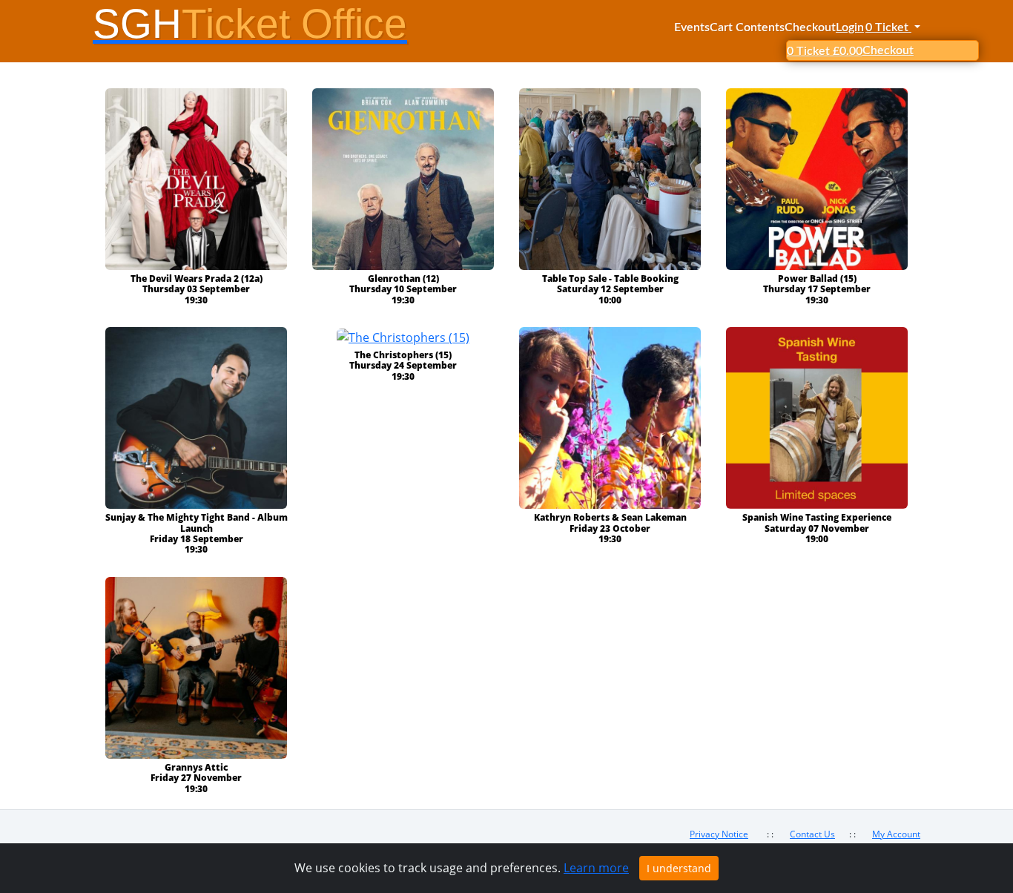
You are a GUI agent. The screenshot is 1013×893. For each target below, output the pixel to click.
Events (692, 27)
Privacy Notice (719, 834)
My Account (896, 834)
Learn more (596, 868)
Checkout (810, 27)
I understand (679, 868)
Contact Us (812, 834)
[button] (892, 27)
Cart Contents (747, 27)
